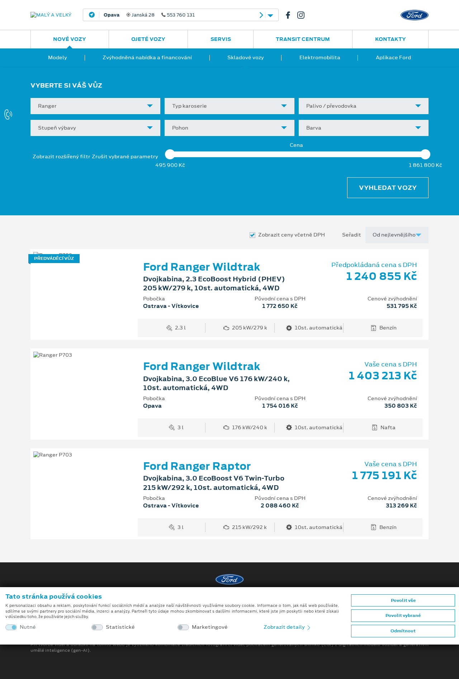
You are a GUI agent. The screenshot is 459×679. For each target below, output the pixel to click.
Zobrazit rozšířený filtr (61, 156)
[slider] (170, 154)
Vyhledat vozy (388, 187)
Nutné (28, 627)
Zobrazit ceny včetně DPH (291, 234)
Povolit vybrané (403, 615)
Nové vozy (69, 39)
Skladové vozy (245, 57)
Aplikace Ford (393, 57)
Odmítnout (403, 631)
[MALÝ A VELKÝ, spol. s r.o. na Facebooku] (290, 15)
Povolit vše (403, 600)
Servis (220, 39)
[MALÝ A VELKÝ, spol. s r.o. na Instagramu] (303, 15)
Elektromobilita (319, 57)
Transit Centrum (303, 39)
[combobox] (95, 106)
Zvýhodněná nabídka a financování (147, 57)
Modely (57, 57)
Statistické (120, 627)
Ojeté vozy (148, 39)
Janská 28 (149, 15)
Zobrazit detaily (285, 627)
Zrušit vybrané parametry (125, 156)
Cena (296, 145)
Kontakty (390, 39)
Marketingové (210, 627)
